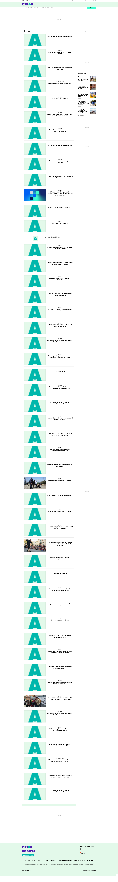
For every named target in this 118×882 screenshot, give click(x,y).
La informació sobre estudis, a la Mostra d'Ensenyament (60, 177)
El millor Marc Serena (60, 573)
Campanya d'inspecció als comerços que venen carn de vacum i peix (60, 356)
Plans (27, 7)
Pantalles (36, 7)
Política (60, 128)
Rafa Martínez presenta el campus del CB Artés (59, 68)
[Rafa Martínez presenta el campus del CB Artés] (35, 71)
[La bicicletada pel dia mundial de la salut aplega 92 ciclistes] (35, 530)
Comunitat (82, 31)
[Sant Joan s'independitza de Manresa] (35, 40)
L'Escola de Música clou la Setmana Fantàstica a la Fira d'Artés (59, 760)
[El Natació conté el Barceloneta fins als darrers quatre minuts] (35, 328)
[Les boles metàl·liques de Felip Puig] (35, 483)
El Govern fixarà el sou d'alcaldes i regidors (60, 278)
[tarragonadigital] (65, 860)
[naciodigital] (27, 860)
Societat (60, 112)
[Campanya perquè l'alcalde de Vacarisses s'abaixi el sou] (35, 452)
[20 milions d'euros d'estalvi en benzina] (35, 499)
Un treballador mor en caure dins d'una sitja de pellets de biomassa (59, 589)
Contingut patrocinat (91, 31)
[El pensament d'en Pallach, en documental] (35, 406)
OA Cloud (94, 870)
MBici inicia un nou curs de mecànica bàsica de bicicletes (60, 683)
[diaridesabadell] (37, 860)
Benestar (78, 31)
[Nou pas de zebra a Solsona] (35, 623)
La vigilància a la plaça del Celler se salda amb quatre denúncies (60, 729)
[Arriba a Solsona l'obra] (35, 211)
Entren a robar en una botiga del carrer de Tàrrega (59, 465)
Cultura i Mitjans (60, 81)
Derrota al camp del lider (60, 99)
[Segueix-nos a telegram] (30, 851)
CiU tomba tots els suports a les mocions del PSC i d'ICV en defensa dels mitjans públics (60, 193)
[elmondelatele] (79, 860)
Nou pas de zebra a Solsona (60, 620)
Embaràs (42, 7)
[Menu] (23, 8)
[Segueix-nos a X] (25, 851)
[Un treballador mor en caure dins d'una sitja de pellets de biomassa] (35, 592)
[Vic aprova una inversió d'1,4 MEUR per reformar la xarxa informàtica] (35, 117)
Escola (51, 7)
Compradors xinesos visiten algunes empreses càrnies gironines (60, 651)
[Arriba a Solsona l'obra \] (35, 86)
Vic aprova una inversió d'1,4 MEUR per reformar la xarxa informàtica (60, 115)
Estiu (31, 7)
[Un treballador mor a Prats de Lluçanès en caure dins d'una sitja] (35, 437)
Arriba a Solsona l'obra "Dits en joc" (59, 207)
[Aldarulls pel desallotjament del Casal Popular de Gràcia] (35, 297)
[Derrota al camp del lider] (35, 102)
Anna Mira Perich (81, 81)
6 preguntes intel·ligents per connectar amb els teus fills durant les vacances (82, 112)
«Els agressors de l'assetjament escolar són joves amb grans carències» (83, 78)
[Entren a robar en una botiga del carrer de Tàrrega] (35, 468)
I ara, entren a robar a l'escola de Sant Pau (60, 310)
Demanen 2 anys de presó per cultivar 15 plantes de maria (60, 418)
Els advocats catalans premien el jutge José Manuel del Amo (59, 341)
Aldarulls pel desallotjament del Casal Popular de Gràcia (60, 294)
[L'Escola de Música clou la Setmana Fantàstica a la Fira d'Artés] (35, 763)
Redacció (79, 98)
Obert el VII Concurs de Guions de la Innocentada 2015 (59, 636)
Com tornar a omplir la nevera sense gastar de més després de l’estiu (83, 95)
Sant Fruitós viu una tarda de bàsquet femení (60, 52)
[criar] (90, 860)
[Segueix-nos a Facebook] (23, 851)
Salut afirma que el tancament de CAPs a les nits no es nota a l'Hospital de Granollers (60, 699)
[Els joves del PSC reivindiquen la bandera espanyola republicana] (35, 390)
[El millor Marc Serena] (35, 577)
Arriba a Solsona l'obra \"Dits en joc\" (60, 83)
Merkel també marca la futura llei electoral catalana (59, 130)
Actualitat (68, 31)
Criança (47, 7)
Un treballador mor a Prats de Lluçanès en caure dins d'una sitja (59, 434)
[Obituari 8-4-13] (35, 375)
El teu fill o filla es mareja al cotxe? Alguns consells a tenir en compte (83, 103)
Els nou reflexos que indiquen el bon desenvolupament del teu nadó (83, 86)
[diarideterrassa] (51, 860)
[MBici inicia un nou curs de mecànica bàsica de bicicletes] (35, 685)
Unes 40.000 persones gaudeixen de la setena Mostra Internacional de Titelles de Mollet (60, 544)
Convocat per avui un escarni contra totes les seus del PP (60, 667)
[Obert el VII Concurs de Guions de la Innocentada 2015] (35, 639)
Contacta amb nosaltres (28, 855)
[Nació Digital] (34, 4)
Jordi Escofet (52, 238)
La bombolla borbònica (52, 237)
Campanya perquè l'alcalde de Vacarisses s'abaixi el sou (60, 449)
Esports (60, 50)
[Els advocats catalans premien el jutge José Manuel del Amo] (35, 343)
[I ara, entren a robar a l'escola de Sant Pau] (35, 312)
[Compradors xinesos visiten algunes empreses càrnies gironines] (35, 654)
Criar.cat (79, 90)
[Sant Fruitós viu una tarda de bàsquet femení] (35, 55)
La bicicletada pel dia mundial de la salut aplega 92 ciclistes (60, 527)
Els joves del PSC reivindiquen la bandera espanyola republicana (59, 387)
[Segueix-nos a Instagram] (28, 851)
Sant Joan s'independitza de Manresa (59, 36)
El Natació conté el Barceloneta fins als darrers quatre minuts (59, 325)
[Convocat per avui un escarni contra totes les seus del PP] (35, 670)
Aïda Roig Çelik (81, 115)
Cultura (60, 540)
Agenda (73, 31)
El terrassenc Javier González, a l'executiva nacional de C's (59, 745)
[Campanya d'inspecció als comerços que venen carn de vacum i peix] (35, 359)
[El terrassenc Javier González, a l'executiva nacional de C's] (35, 748)
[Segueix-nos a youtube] (32, 851)
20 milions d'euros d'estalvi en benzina (59, 495)
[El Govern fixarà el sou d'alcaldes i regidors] (35, 281)
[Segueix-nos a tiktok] (34, 851)
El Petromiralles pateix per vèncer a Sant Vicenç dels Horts (60, 247)
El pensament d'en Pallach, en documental (59, 403)
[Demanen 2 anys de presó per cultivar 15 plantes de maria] (35, 421)
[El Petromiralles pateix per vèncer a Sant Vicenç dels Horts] (35, 250)
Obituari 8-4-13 (60, 371)
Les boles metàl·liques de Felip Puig (59, 480)
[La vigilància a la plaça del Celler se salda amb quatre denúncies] (35, 732)
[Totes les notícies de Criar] (27, 4)
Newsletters (81, 0)
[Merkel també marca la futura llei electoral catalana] (35, 133)
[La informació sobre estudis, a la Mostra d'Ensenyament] (35, 180)
